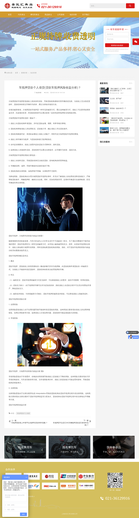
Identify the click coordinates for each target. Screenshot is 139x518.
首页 (10, 14)
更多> (131, 83)
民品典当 (48, 14)
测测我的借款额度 (117, 45)
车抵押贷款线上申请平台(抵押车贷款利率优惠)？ (29, 422)
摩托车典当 (34, 14)
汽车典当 (21, 14)
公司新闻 (60, 14)
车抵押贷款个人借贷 (23, 413)
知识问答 (73, 14)
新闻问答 (24, 73)
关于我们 (85, 14)
